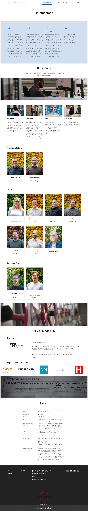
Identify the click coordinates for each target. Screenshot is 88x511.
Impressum (22, 470)
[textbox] (29, 419)
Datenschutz (22, 471)
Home (38, 2)
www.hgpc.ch (43, 479)
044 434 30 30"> (67, 471)
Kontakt (79, 2)
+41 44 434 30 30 (40, 478)
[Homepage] (16, 2)
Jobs (72, 2)
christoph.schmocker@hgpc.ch (16, 182)
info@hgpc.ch (35, 479)
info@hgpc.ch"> (71, 471)
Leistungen (57, 2)
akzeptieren (49, 508)
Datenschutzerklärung (41, 508)
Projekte (65, 2)
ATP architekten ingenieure (39, 342)
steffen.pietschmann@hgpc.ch (34, 182)
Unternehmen (47, 2)
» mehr (33, 357)
